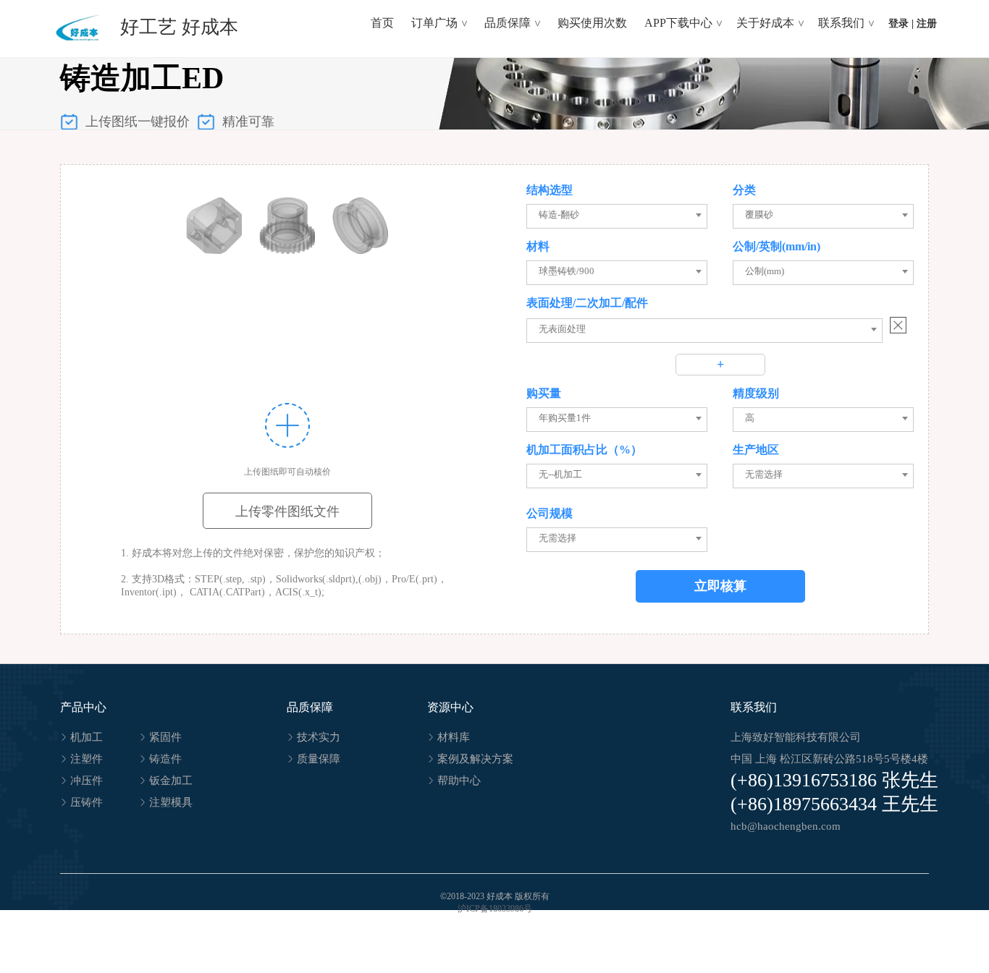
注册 (927, 23)
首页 (382, 23)
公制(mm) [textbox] (764, 270)
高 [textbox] (749, 417)
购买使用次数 (592, 23)
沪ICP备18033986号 (495, 909)
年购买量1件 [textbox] (565, 417)
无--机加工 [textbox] (560, 474)
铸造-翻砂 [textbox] (559, 214)
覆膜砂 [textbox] (759, 214)
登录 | (901, 23)
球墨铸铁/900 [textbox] (566, 270)
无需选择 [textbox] (764, 474)
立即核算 (720, 586)
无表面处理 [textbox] (562, 328)
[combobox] (620, 215)
